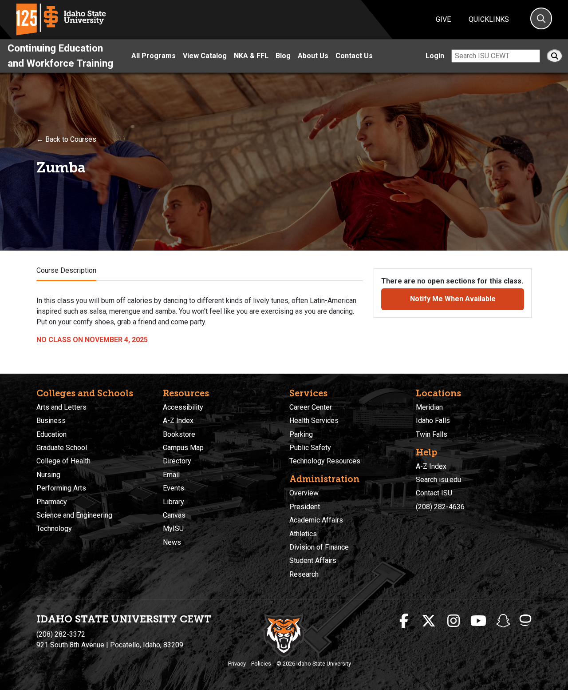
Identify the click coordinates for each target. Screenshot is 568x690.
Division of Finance (319, 547)
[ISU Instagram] (453, 621)
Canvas (174, 515)
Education (51, 434)
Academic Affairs (316, 520)
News (172, 542)
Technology (54, 528)
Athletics (303, 534)
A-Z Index (178, 420)
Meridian (429, 407)
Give (443, 19)
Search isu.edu (438, 479)
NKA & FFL (251, 56)
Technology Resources (324, 461)
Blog (283, 56)
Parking (301, 434)
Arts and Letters (61, 407)
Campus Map (183, 447)
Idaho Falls (433, 420)
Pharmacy (51, 502)
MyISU (173, 528)
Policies (261, 663)
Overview (304, 493)
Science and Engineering (74, 515)
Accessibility (183, 407)
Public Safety (310, 447)
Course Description (66, 270)
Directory (177, 461)
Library (173, 502)
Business (51, 420)
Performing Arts (61, 488)
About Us (313, 56)
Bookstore (179, 434)
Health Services (314, 420)
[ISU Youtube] (478, 621)
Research (304, 574)
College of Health (63, 461)
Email (171, 475)
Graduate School (61, 447)
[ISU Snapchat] (503, 621)
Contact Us (354, 56)
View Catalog (205, 56)
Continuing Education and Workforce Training (60, 55)
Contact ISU (434, 493)
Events (173, 488)
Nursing (48, 475)
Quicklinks (489, 19)
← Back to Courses (66, 139)
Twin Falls (431, 434)
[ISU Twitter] (429, 621)
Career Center (310, 407)
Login (435, 56)
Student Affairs (312, 560)
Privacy (237, 663)
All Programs (153, 56)
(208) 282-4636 (440, 507)
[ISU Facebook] (404, 621)
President (304, 507)
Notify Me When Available (453, 299)
